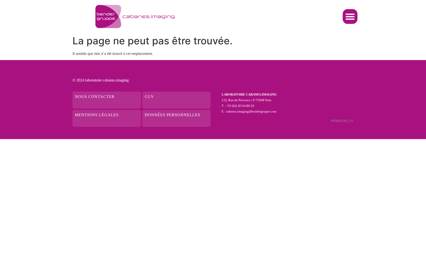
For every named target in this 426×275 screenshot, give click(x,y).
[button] (350, 16)
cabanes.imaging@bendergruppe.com (251, 111)
